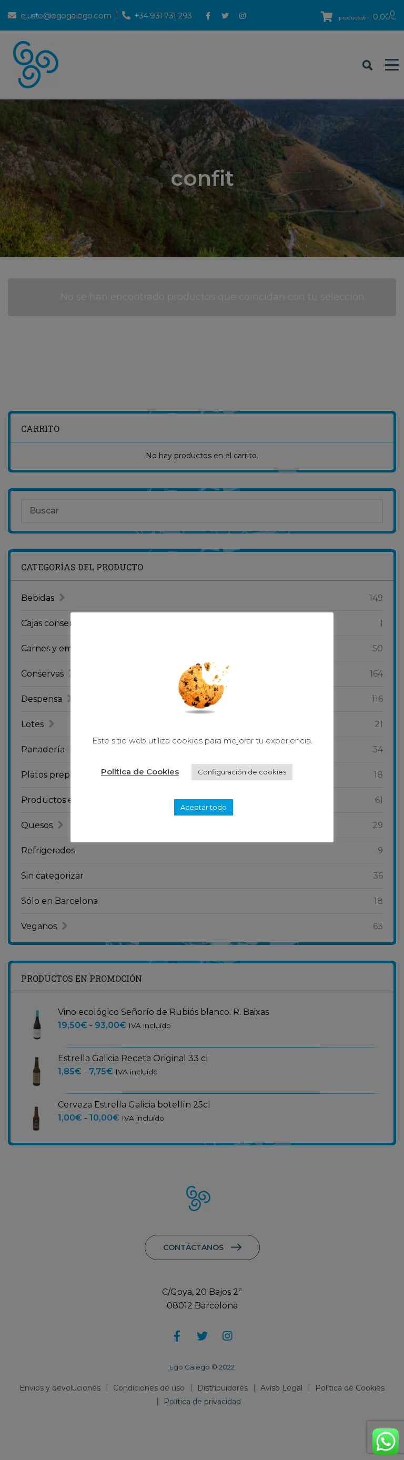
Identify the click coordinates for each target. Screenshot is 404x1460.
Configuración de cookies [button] (242, 772)
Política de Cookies (140, 772)
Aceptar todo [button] (203, 807)
